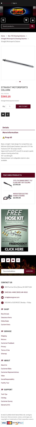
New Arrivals (5, 314)
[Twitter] (8, 260)
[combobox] (15, 26)
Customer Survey (6, 401)
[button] (16, 81)
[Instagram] (18, 260)
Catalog (3, 398)
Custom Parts (5, 324)
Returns (3, 339)
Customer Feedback (7, 343)
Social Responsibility (7, 379)
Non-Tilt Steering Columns (16, 36)
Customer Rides (6, 368)
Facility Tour (5, 383)
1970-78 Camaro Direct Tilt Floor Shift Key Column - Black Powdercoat (22, 183)
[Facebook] (3, 260)
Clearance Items (6, 317)
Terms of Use (5, 350)
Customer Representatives (10, 372)
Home (3, 36)
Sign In (15, 3)
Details (6, 127)
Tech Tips (4, 394)
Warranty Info (5, 405)
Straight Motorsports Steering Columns (14, 38)
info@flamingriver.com (12, 297)
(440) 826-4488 (10, 292)
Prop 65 (8, 137)
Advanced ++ (5, 29)
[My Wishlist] (26, 20)
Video (3, 376)
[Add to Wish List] (3, 114)
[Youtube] (13, 260)
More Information (10, 132)
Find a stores (7, 3)
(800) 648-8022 (22, 292)
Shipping (4, 336)
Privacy (3, 346)
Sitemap (4, 353)
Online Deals (5, 321)
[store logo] (18, 11)
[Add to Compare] (8, 114)
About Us (4, 365)
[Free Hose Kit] (14, 230)
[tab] (18, 127)
